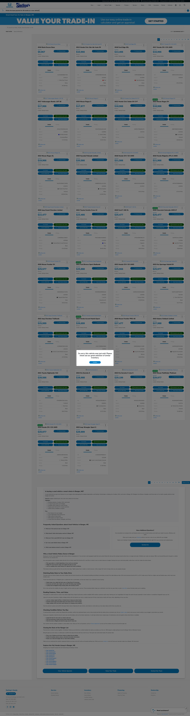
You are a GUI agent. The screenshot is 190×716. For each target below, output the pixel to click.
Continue (95, 362)
